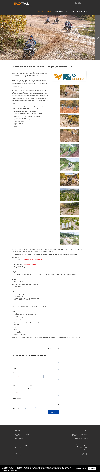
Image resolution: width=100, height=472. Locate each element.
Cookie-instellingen (81, 468)
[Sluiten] (98, 468)
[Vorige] (2, 37)
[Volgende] (98, 37)
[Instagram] (79, 3)
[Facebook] (76, 3)
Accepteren (92, 468)
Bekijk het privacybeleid (12, 470)
